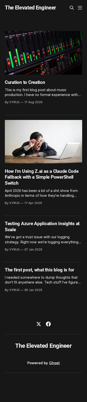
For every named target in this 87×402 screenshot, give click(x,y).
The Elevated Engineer (30, 7)
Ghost (54, 363)
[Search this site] (72, 8)
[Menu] (80, 8)
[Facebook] (48, 324)
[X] (38, 324)
